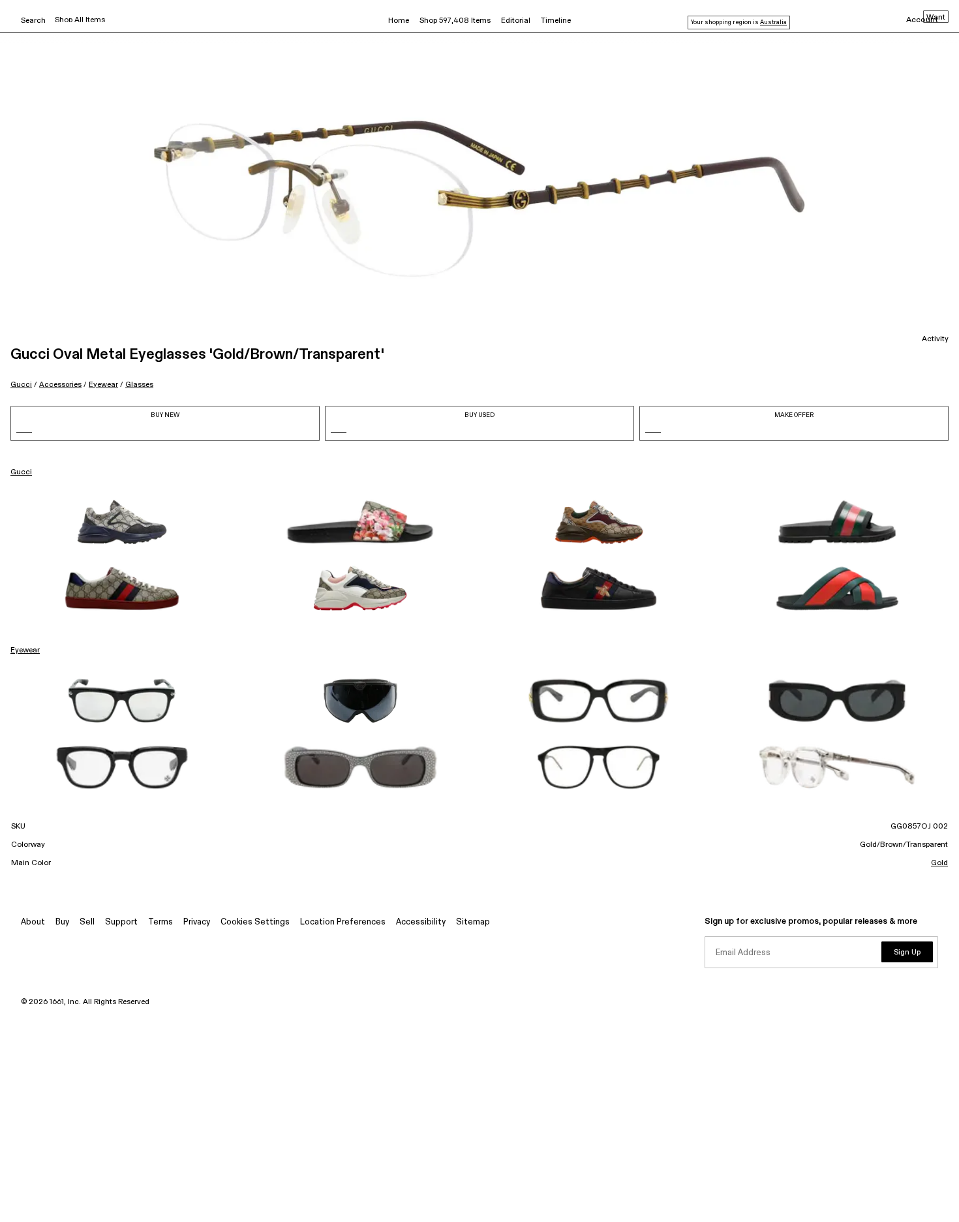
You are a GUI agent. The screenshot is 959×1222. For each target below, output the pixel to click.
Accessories (60, 384)
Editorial (515, 21)
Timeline (556, 21)
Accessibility (421, 922)
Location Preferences (343, 922)
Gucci (21, 384)
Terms (160, 922)
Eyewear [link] (25, 650)
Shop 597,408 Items (455, 21)
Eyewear (103, 384)
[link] (122, 522)
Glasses (139, 384)
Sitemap (473, 922)
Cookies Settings (255, 922)
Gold (939, 863)
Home (398, 21)
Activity (935, 339)
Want (935, 18)
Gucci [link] (21, 472)
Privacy (196, 922)
